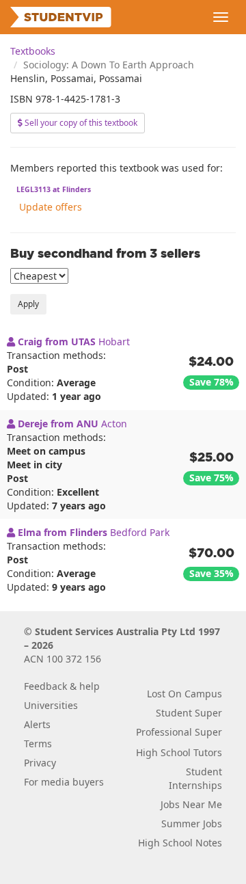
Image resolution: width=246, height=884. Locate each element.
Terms (38, 743)
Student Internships (195, 778)
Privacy (40, 762)
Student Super (189, 712)
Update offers (50, 206)
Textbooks (32, 50)
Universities (51, 705)
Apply (28, 304)
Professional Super (179, 731)
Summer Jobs (191, 823)
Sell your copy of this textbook (80, 123)
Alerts (37, 724)
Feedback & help (62, 686)
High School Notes (180, 842)
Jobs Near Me (191, 804)
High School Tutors (179, 752)
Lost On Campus (184, 693)
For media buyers (64, 781)
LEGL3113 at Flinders (53, 189)
